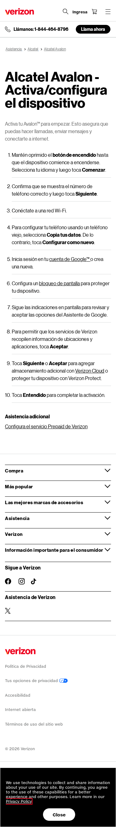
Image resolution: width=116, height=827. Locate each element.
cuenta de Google (69, 259)
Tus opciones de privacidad (32, 680)
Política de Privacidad (25, 666)
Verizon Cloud (89, 371)
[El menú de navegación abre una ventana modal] (108, 11)
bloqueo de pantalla (59, 283)
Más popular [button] (19, 486)
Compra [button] (14, 470)
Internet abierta (20, 709)
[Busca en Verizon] (65, 11)
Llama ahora (93, 29)
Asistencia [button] (17, 518)
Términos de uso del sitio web (34, 724)
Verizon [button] (14, 534)
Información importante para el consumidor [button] (54, 550)
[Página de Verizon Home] (19, 11)
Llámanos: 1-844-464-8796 (41, 29)
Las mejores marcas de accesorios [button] (44, 502)
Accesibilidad (17, 695)
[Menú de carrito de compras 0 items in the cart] (94, 11)
